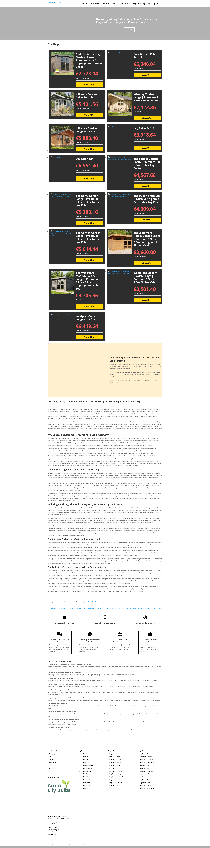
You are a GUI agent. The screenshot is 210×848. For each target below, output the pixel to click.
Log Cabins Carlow (115, 759)
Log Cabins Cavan (145, 783)
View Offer (89, 84)
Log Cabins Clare (114, 785)
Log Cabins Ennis (114, 757)
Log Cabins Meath (84, 785)
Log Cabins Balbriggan (116, 774)
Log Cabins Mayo (145, 777)
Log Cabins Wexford (115, 780)
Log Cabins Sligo (145, 765)
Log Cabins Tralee (115, 768)
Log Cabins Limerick (85, 759)
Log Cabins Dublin (84, 754)
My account (52, 762)
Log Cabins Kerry (145, 768)
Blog (50, 768)
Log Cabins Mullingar (146, 759)
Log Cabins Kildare (84, 777)
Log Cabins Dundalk (85, 771)
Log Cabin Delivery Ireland (141, 4)
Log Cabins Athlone (146, 757)
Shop (153, 4)
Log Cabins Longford (85, 780)
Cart (50, 757)
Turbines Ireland (53, 827)
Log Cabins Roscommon (147, 780)
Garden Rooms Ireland (108, 4)
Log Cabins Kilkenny (115, 762)
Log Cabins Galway (85, 762)
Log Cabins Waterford (86, 765)
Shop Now (129, 29)
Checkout (52, 759)
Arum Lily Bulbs (52, 834)
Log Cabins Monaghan (147, 788)
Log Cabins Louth (84, 783)
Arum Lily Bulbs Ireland (85, 602)
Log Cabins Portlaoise (146, 754)
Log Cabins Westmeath (116, 777)
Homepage (52, 754)
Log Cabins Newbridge (116, 771)
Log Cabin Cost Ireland (124, 4)
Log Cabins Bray (114, 754)
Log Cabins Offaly (84, 788)
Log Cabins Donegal (146, 785)
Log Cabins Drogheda (85, 768)
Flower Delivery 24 (100, 602)
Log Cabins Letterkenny (147, 762)
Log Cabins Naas (114, 765)
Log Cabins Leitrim (145, 774)
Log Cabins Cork (84, 757)
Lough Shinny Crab (53, 832)
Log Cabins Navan (84, 774)
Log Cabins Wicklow (115, 783)
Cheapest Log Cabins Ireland (90, 4)
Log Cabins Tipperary (146, 771)
